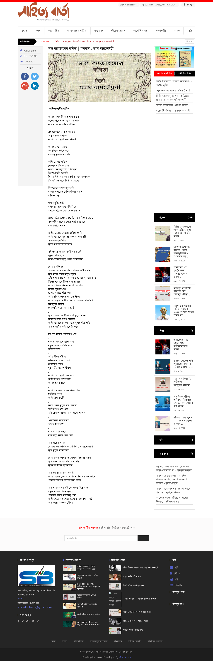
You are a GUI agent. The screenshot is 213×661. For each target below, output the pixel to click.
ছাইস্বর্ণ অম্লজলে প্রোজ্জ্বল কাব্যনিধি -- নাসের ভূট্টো (174, 83)
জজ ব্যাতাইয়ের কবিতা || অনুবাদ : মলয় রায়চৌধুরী (80, 48)
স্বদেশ (38, 31)
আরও (177, 31)
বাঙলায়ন (98, 31)
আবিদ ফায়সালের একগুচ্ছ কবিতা (172, 105)
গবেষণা (163, 217)
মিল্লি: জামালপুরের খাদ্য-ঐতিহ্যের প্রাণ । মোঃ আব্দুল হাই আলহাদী (85, 41)
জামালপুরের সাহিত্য (77, 31)
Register (133, 5)
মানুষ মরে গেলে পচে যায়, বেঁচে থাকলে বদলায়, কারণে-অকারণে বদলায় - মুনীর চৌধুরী (171, 479)
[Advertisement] (138, 16)
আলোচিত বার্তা (140, 31)
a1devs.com (125, 657)
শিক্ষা (162, 330)
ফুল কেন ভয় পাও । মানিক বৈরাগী (173, 90)
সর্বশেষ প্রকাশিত (164, 73)
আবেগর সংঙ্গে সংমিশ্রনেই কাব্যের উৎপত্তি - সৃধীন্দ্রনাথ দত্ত (172, 500)
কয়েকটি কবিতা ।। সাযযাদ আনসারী (173, 111)
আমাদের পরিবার (155, 641)
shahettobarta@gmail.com (35, 607)
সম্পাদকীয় (161, 31)
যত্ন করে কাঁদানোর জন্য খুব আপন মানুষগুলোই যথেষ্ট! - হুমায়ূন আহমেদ (174, 468)
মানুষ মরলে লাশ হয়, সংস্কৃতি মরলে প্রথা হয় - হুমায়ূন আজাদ (173, 490)
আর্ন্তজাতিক (53, 31)
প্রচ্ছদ (24, 31)
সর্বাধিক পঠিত (185, 73)
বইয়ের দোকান (118, 31)
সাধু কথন (164, 453)
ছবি (161, 440)
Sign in (123, 5)
